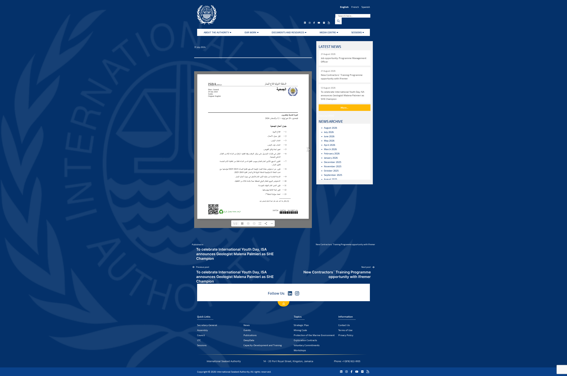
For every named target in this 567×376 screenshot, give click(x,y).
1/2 (235, 223)
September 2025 (333, 174)
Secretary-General (207, 325)
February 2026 (332, 153)
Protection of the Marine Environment (314, 335)
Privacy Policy (345, 335)
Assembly (202, 330)
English (344, 6)
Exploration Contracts (305, 340)
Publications (250, 335)
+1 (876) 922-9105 (351, 361)
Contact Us (344, 325)
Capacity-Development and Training (262, 345)
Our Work (250, 32)
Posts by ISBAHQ (326, 115)
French (355, 6)
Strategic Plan (301, 325)
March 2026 (330, 149)
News (246, 325)
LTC (199, 340)
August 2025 (330, 179)
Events (247, 330)
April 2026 (329, 144)
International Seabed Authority (233, 371)
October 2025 (331, 170)
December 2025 (332, 162)
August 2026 (330, 127)
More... (344, 107)
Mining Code (300, 330)
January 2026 (331, 157)
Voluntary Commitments (307, 345)
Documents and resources (288, 32)
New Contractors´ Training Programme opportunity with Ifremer (345, 244)
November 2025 (332, 166)
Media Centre (328, 32)
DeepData (248, 340)
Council (201, 335)
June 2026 (329, 136)
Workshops (300, 350)
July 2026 (329, 132)
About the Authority (216, 32)
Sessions (356, 32)
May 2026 (329, 140)
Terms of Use (345, 330)
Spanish (365, 6)
